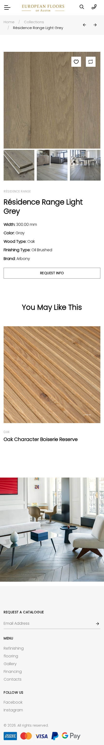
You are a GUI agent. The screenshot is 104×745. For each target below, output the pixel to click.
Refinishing (14, 648)
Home (9, 21)
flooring (11, 656)
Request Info (52, 273)
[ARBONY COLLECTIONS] (52, 530)
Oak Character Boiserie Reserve (41, 439)
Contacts (13, 679)
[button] (84, 25)
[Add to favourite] (76, 62)
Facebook (13, 702)
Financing (13, 671)
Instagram (13, 710)
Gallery (10, 664)
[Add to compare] (91, 62)
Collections (34, 21)
